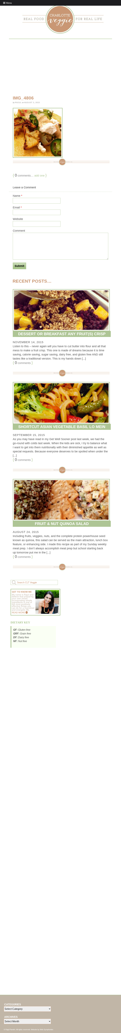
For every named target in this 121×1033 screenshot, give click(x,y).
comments (23, 363)
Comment (19, 230)
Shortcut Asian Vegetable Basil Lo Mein (61, 427)
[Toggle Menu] (7, 3)
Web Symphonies (46, 1029)
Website (18, 219)
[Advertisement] (65, 67)
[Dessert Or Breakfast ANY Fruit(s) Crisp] (60, 310)
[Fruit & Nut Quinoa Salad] (60, 500)
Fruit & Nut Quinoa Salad (62, 524)
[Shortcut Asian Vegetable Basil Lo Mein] (60, 403)
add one (39, 175)
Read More (18, 612)
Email (17, 207)
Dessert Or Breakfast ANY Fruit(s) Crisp (62, 334)
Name (17, 195)
